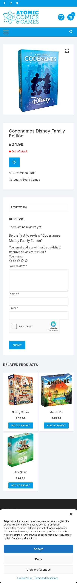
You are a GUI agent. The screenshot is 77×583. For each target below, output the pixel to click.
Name (14, 294)
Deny (38, 559)
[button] (71, 514)
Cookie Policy (24, 578)
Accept (38, 549)
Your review (18, 266)
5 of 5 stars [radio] (26, 260)
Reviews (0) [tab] (19, 207)
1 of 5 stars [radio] (10, 260)
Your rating (17, 256)
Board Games (31, 179)
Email (14, 308)
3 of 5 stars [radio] (18, 260)
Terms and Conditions (46, 578)
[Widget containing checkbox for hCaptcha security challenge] (34, 326)
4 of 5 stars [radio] (22, 260)
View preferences (39, 569)
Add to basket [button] (20, 425)
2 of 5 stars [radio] (14, 260)
